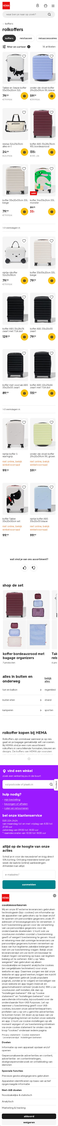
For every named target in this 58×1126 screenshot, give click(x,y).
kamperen (7, 710)
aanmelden (29, 884)
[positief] (24, 568)
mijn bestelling (12, 799)
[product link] (15, 68)
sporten (49, 710)
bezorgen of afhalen (16, 803)
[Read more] (29, 758)
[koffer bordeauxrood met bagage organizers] (27, 627)
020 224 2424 (10, 820)
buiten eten (8, 700)
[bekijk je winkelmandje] (45, 5)
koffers (9, 23)
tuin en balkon (9, 689)
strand (48, 700)
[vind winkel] (51, 784)
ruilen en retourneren (16, 808)
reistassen (26, 38)
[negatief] (33, 568)
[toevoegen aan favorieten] (24, 56)
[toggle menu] (53, 6)
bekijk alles (48, 680)
